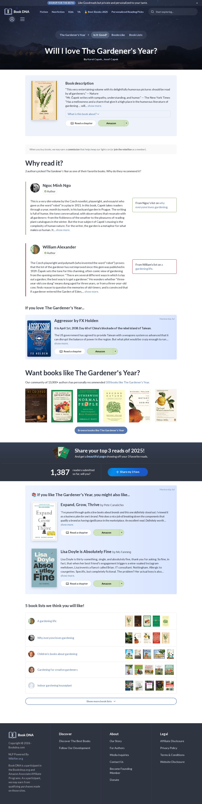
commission (74, 149)
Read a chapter (83, 123)
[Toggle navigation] (22, 19)
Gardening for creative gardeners (57, 669)
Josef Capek (111, 59)
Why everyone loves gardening (55, 638)
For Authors (117, 748)
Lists (135, 35)
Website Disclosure (172, 762)
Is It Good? (100, 35)
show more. (95, 105)
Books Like (118, 35)
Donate (114, 779)
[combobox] (173, 11)
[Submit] (152, 11)
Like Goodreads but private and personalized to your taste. (113, 2)
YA (78, 11)
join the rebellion (123, 149)
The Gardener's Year (72, 35)
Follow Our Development (74, 748)
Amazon (111, 123)
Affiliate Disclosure (172, 741)
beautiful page (96, 456)
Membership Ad (167, 319)
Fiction (44, 11)
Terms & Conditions (172, 755)
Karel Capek (94, 59)
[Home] (19, 12)
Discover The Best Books (74, 741)
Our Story (116, 741)
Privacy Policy (168, 748)
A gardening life (46, 621)
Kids (71, 11)
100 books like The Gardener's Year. (128, 382)
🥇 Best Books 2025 (96, 11)
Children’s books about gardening (57, 654)
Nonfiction (58, 11)
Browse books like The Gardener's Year (101, 430)
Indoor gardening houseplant (54, 685)
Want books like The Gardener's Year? (82, 373)
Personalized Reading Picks (128, 11)
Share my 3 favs (129, 471)
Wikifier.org (16, 758)
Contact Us (117, 762)
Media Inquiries (119, 755)
